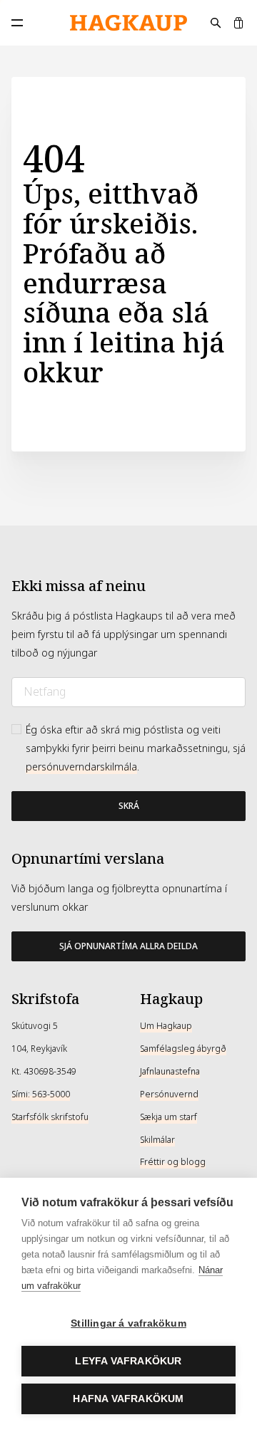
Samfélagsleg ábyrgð (183, 1048)
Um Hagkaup (166, 1026)
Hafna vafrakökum (128, 1399)
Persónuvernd (169, 1094)
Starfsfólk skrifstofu (50, 1117)
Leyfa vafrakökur (128, 1361)
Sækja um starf (168, 1117)
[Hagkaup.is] (128, 23)
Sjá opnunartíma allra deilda (128, 946)
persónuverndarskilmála (81, 767)
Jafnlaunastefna (170, 1071)
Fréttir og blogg (173, 1162)
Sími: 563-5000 (40, 1094)
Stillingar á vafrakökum (128, 1323)
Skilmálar (157, 1140)
